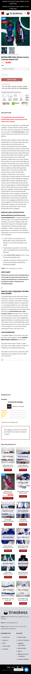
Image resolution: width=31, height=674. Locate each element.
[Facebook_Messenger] (26, 669)
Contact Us (6, 637)
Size (2, 65)
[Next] (27, 31)
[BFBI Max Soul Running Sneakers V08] (8, 482)
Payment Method (23, 659)
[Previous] (3, 31)
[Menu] (2, 13)
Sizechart (5, 649)
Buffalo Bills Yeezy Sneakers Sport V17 (8, 466)
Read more (8, 470)
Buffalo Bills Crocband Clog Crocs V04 (23, 521)
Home (3, 54)
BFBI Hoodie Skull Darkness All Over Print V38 (23, 574)
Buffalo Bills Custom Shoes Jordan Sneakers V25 (23, 493)
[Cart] (28, 13)
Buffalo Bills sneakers (14, 255)
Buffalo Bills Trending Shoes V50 (8, 599)
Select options (8, 498)
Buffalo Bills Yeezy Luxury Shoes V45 (23, 599)
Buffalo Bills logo (19, 132)
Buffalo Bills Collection (12, 54)
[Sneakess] (14, 13)
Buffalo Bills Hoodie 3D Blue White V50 (23, 546)
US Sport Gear (7, 335)
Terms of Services (23, 640)
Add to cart (11, 80)
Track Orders (6, 646)
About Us (5, 640)
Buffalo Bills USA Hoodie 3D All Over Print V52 (8, 547)
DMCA (20, 651)
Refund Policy (22, 648)
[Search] (25, 13)
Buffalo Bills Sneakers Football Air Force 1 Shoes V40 (8, 521)
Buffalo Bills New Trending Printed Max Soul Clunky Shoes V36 (23, 468)
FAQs (4, 643)
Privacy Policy (22, 637)
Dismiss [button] (19, 4)
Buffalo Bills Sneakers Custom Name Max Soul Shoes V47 (8, 575)
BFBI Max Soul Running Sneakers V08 (8, 493)
